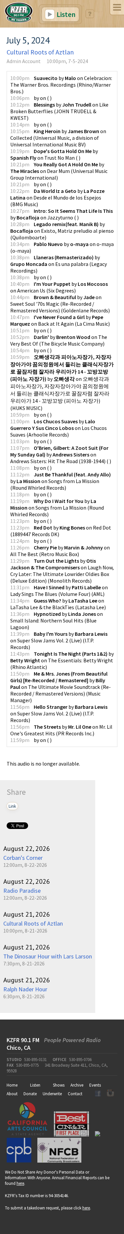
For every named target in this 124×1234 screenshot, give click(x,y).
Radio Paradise (22, 890)
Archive (76, 1085)
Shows (58, 1085)
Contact (75, 1094)
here (20, 1183)
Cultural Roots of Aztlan (40, 52)
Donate (30, 1094)
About (12, 1094)
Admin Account (24, 61)
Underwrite (52, 1094)
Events (95, 1085)
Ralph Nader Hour (25, 989)
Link (12, 806)
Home (12, 1085)
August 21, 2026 (26, 914)
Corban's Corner (23, 858)
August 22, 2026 (26, 848)
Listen (65, 14)
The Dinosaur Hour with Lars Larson (47, 956)
